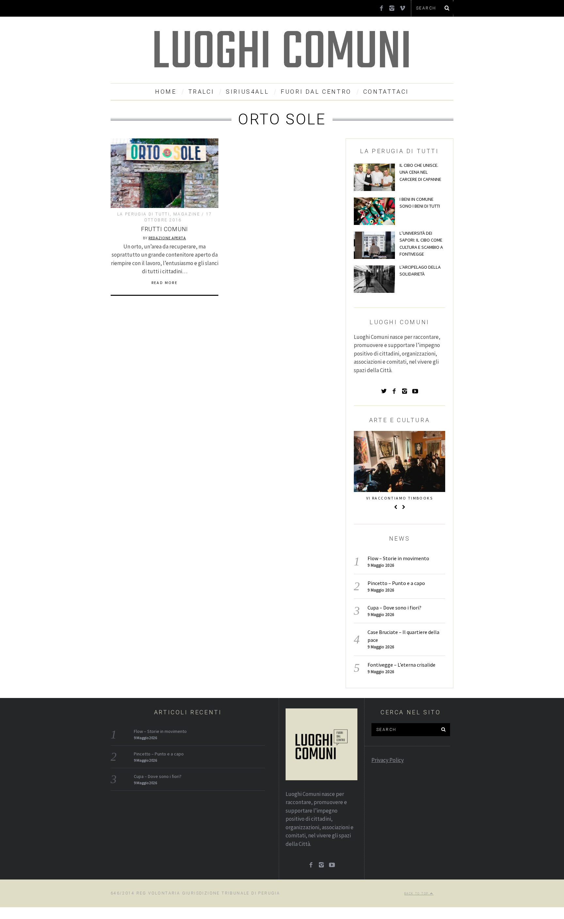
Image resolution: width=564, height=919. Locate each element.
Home (165, 91)
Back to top (417, 893)
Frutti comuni (164, 229)
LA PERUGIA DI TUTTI (143, 214)
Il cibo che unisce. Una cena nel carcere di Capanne (420, 172)
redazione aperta (167, 237)
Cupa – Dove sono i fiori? (394, 607)
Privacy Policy (387, 760)
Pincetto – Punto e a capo (396, 583)
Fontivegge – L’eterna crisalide (401, 664)
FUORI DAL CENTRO (316, 91)
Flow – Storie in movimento (398, 558)
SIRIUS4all (247, 91)
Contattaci (386, 91)
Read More (164, 283)
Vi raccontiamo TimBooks (399, 498)
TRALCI (201, 91)
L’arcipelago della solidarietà (420, 270)
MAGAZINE (186, 214)
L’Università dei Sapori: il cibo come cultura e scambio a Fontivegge (421, 243)
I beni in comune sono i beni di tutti (420, 202)
